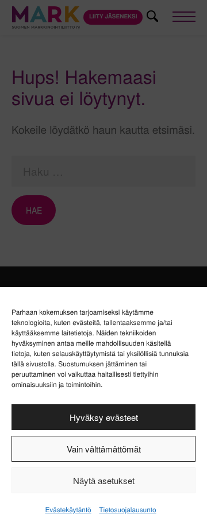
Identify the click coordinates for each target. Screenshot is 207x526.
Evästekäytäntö (68, 510)
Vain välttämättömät (104, 449)
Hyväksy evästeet (104, 417)
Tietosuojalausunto (127, 510)
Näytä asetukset (104, 480)
